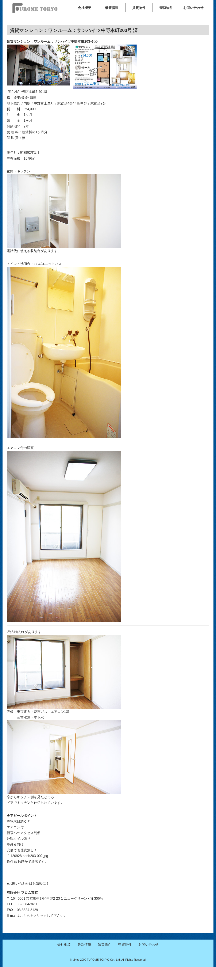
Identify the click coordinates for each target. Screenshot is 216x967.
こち (23, 915)
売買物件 (166, 7)
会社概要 (84, 7)
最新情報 (112, 7)
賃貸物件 (139, 7)
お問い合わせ (193, 7)
